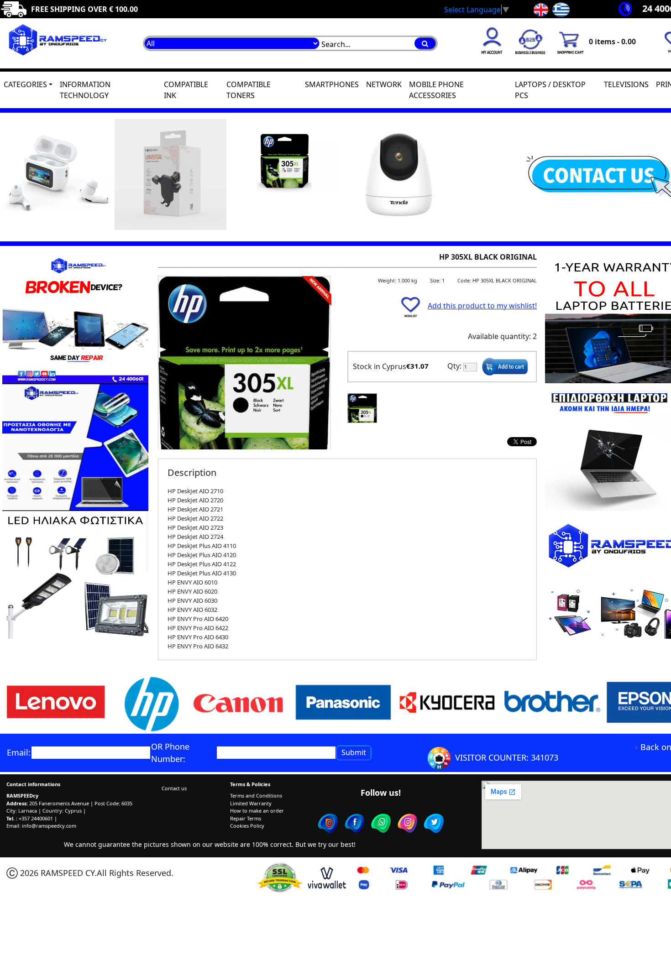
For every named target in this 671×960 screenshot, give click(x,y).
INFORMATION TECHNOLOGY (85, 89)
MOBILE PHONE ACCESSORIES (436, 89)
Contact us (174, 788)
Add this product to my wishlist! (482, 306)
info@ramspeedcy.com (49, 825)
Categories (25, 84)
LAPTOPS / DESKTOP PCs (550, 89)
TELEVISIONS (626, 84)
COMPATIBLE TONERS (248, 89)
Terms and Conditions (256, 795)
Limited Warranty (251, 803)
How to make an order (257, 810)
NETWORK (384, 84)
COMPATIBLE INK (186, 89)
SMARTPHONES (332, 84)
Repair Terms (245, 818)
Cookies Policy (247, 825)
